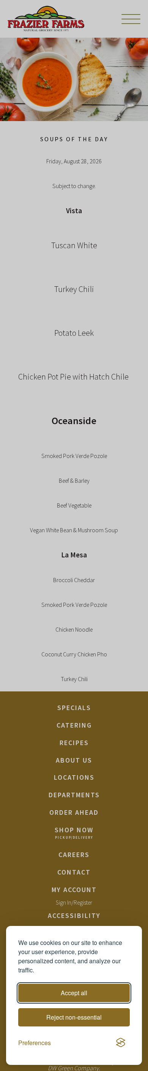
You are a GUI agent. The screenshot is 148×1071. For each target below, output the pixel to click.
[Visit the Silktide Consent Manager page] (121, 1043)
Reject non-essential (74, 1017)
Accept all (74, 992)
